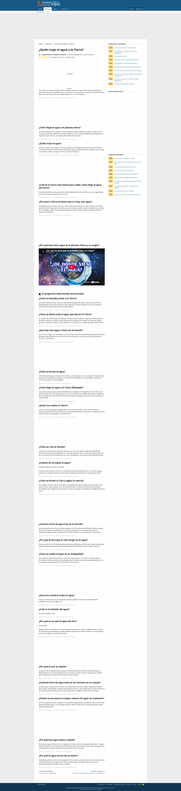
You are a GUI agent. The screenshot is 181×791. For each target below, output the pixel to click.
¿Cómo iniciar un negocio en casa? (124, 158)
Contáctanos (101, 784)
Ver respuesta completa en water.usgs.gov (64, 341)
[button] (59, 9)
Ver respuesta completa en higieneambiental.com (66, 476)
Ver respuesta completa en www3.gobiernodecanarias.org (68, 326)
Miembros (65, 9)
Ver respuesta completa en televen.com (63, 215)
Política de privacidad (119, 784)
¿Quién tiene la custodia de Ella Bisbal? (125, 177)
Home (40, 9)
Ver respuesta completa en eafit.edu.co (63, 751)
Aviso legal (109, 784)
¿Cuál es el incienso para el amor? (124, 84)
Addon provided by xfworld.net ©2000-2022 (90, 789)
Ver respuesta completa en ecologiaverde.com (65, 767)
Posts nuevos (40, 12)
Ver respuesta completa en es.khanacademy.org (65, 417)
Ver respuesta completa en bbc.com (62, 310)
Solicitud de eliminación (46, 97)
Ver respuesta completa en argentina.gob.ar (64, 494)
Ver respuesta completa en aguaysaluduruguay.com (66, 694)
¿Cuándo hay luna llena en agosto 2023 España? (126, 187)
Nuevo (55, 9)
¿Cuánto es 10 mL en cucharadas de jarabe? (127, 194)
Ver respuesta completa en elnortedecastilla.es (65, 636)
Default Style (42, 784)
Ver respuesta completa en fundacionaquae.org (65, 139)
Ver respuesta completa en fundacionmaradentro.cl (66, 155)
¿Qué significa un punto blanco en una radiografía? (125, 52)
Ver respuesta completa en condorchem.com (65, 565)
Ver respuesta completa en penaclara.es (63, 617)
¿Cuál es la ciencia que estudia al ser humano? (128, 70)
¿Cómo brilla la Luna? (120, 56)
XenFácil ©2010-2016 (110, 788)
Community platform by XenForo (81, 788)
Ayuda (128, 784)
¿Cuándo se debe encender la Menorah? (126, 60)
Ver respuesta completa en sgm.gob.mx (63, 458)
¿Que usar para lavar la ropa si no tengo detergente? (126, 80)
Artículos (48, 44)
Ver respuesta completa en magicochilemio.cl (65, 710)
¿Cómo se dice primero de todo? (124, 191)
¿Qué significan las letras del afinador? (125, 63)
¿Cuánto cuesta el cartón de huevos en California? (89, 773)
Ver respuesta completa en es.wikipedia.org (64, 401)
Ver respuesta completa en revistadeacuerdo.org (66, 197)
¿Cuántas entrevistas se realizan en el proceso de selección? (128, 75)
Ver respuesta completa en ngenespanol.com (65, 97)
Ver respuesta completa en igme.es (62, 383)
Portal (139, 784)
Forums (47, 9)
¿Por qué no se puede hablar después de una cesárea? (127, 182)
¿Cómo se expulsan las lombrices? (124, 170)
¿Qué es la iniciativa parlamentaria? (125, 167)
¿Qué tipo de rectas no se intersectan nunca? (127, 67)
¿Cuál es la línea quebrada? (47, 773)
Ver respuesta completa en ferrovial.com (64, 678)
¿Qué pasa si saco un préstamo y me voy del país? (127, 163)
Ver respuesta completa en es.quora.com (64, 549)
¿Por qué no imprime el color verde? (125, 48)
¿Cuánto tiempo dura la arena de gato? (126, 174)
